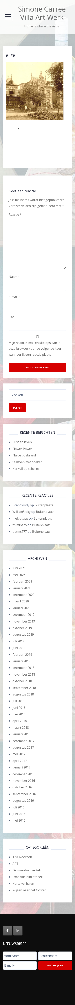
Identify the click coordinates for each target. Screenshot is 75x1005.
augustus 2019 (23, 634)
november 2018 (23, 674)
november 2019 (23, 621)
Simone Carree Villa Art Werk (42, 13)
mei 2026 (18, 575)
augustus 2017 (23, 747)
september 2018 (24, 688)
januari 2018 (21, 734)
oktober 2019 (22, 628)
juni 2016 (19, 814)
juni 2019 (19, 648)
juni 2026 (19, 568)
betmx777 (19, 531)
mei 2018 (18, 714)
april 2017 (19, 761)
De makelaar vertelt (26, 870)
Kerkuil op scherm (25, 468)
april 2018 (19, 721)
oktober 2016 (22, 787)
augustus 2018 (23, 694)
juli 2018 (18, 701)
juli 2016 (18, 807)
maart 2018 (20, 727)
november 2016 (23, 781)
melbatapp (20, 518)
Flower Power (22, 449)
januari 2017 (21, 767)
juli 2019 (18, 641)
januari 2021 (21, 588)
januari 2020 (21, 608)
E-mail (14, 297)
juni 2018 (19, 708)
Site (11, 317)
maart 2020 (20, 601)
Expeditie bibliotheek (27, 877)
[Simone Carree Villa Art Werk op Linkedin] (17, 930)
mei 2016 (18, 820)
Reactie (15, 214)
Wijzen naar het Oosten (29, 890)
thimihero (19, 525)
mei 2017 (18, 754)
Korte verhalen (23, 883)
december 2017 (23, 741)
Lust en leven (22, 442)
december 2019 (23, 614)
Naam (14, 277)
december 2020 (23, 595)
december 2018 (23, 668)
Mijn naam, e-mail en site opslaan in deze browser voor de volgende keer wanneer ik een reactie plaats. (35, 349)
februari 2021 (22, 581)
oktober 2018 (22, 681)
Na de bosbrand (24, 455)
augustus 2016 (23, 800)
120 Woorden (22, 857)
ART (15, 864)
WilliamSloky (21, 512)
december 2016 (23, 774)
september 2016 (24, 794)
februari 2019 (22, 654)
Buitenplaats (44, 505)
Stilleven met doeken (27, 462)
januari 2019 (21, 661)
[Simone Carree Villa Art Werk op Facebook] (7, 930)
